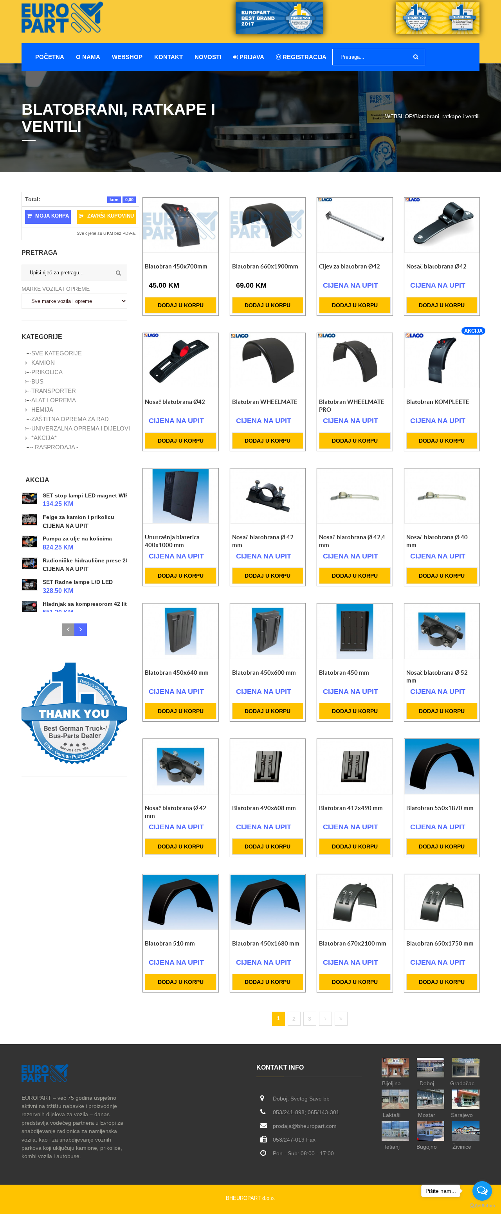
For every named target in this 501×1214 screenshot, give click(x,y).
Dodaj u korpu (181, 305)
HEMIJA (42, 409)
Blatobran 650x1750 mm (440, 943)
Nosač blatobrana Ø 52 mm (437, 676)
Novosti (208, 57)
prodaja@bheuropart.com (305, 1126)
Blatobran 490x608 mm (264, 808)
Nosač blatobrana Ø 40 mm (437, 541)
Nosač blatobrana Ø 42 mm (263, 541)
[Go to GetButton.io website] (482, 1206)
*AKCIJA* (44, 437)
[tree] (74, 400)
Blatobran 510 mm (170, 943)
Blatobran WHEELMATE (264, 401)
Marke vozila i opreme (56, 289)
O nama (88, 57)
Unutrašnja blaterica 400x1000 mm (172, 541)
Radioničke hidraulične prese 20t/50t (92, 560)
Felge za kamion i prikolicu (78, 517)
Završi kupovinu (110, 216)
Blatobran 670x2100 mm (352, 943)
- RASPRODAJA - (54, 447)
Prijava (251, 57)
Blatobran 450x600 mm (264, 672)
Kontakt (168, 57)
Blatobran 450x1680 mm (265, 943)
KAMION (43, 362)
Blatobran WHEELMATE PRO (351, 405)
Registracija (303, 57)
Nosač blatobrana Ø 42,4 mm (352, 541)
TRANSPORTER (53, 390)
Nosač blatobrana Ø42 (436, 266)
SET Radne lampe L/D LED (78, 582)
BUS (37, 381)
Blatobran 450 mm (344, 672)
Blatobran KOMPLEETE (437, 401)
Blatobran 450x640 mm (177, 672)
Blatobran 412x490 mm (351, 808)
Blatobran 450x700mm (176, 266)
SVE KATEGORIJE (56, 353)
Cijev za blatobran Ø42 (349, 266)
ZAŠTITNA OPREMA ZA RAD (70, 419)
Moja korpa (51, 216)
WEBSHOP (127, 57)
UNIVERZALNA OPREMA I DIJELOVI (80, 428)
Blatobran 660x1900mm (265, 266)
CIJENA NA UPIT (65, 525)
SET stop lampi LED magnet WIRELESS (95, 495)
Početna (49, 57)
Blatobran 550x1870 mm (440, 808)
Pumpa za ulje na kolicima (77, 539)
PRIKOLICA (47, 372)
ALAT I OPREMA (53, 400)
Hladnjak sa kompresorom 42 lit (85, 604)
